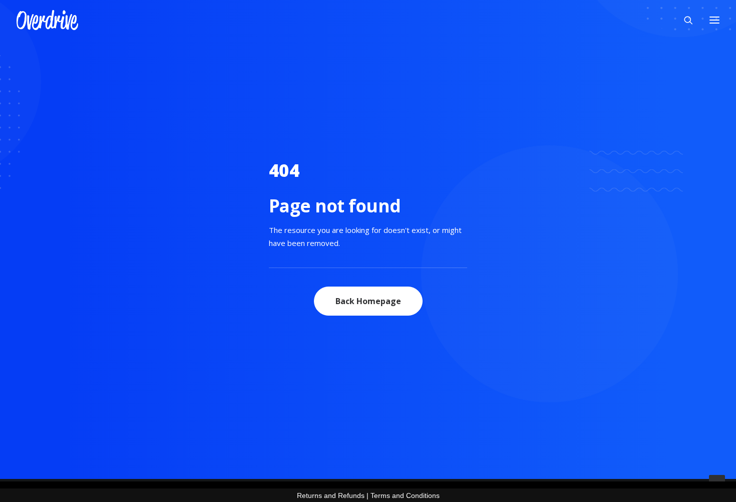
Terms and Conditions (405, 495)
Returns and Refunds (330, 495)
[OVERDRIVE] (47, 20)
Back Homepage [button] (368, 301)
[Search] (684, 20)
